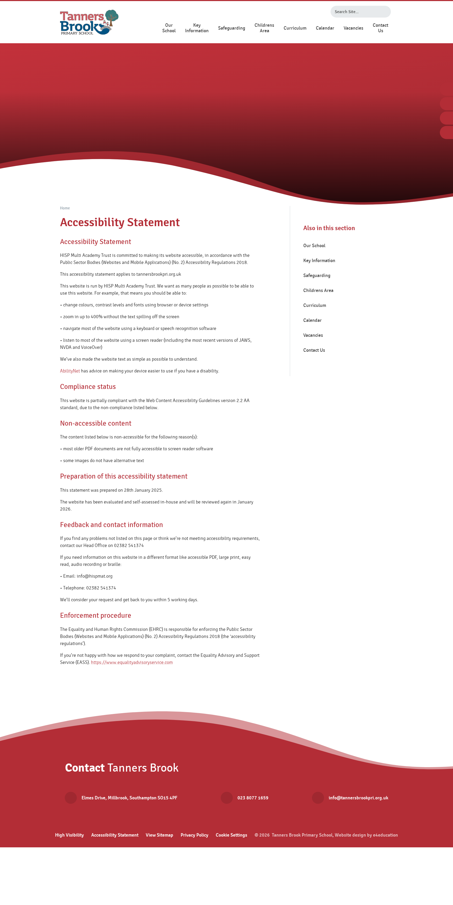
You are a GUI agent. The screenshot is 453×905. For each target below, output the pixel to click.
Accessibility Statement (114, 835)
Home (65, 208)
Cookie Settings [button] (231, 835)
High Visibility (69, 835)
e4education (385, 835)
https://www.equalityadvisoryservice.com (132, 662)
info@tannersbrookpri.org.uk (358, 798)
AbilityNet (70, 371)
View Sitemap (159, 835)
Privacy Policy (194, 835)
